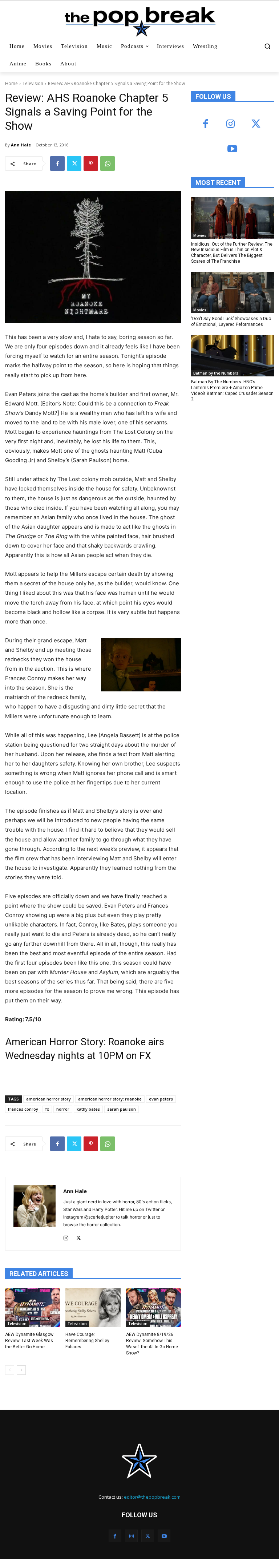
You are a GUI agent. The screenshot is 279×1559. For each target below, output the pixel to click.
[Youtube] (232, 149)
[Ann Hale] (34, 1214)
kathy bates (88, 1109)
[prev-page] (9, 1370)
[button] (267, 46)
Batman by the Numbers (215, 373)
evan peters (161, 1099)
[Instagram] (66, 1236)
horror (62, 1109)
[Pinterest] (91, 163)
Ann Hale (21, 145)
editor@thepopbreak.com (152, 1497)
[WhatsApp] (107, 163)
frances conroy (23, 1109)
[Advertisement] (235, 458)
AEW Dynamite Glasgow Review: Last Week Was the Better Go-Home (29, 1340)
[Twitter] (74, 163)
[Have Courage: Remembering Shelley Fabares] (92, 1307)
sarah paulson (121, 1109)
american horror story (48, 1099)
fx (47, 1109)
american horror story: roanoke (110, 1099)
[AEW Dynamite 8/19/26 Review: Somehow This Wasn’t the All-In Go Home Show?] (153, 1307)
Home (11, 83)
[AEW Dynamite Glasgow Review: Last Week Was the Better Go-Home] (32, 1307)
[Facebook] (57, 163)
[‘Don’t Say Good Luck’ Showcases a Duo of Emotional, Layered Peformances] (232, 292)
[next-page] (21, 1370)
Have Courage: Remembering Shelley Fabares (87, 1340)
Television (33, 83)
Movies (199, 235)
